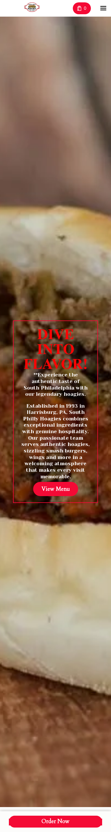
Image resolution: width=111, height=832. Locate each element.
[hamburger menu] (103, 8)
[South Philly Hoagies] (32, 7)
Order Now (55, 821)
